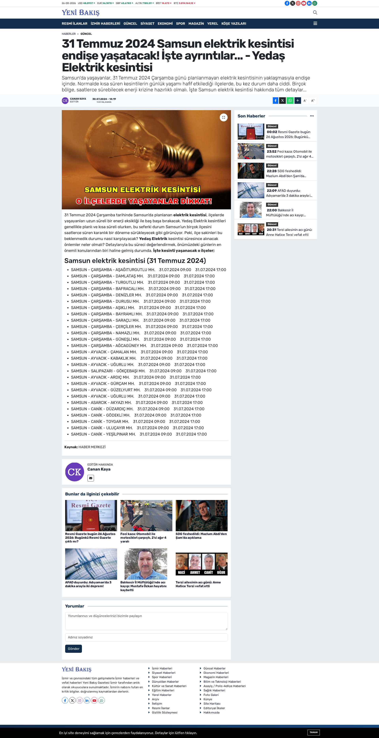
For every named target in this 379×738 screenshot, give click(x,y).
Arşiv (155, 699)
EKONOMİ (165, 24)
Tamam (314, 732)
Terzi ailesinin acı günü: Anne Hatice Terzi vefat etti (198, 584)
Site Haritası (212, 703)
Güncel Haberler (215, 668)
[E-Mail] (90, 478)
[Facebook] (65, 700)
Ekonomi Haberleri (216, 673)
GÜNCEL (130, 24)
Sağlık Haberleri (214, 690)
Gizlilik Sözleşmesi (164, 712)
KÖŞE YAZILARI (233, 24)
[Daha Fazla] (298, 100)
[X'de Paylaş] (282, 100)
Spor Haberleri (162, 677)
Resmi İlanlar (161, 708)
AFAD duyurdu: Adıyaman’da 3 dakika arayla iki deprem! (88, 584)
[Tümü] (312, 116)
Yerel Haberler (162, 695)
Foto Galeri (211, 695)
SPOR (180, 24)
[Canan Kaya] (74, 472)
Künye (208, 699)
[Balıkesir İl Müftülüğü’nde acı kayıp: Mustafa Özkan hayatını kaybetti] (146, 564)
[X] (72, 700)
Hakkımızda (212, 712)
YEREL (212, 24)
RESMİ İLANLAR (74, 24)
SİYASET (147, 24)
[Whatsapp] (101, 700)
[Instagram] (79, 700)
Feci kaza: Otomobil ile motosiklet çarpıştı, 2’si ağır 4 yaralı (143, 537)
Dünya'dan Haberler (165, 681)
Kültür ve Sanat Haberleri (169, 686)
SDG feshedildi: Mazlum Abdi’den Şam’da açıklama (201, 536)
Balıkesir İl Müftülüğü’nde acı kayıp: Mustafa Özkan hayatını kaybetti (143, 586)
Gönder (73, 649)
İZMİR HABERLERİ (105, 24)
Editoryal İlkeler (214, 708)
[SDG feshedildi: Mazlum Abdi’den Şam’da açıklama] (202, 515)
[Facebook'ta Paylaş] (275, 100)
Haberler (69, 34)
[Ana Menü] (315, 23)
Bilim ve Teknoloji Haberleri (222, 681)
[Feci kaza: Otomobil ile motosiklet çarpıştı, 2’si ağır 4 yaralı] (146, 515)
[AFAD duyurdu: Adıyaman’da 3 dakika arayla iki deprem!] (91, 564)
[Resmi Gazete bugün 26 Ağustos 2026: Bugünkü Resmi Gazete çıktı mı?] (91, 515)
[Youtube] (94, 700)
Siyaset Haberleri (163, 673)
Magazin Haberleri (216, 677)
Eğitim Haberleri (163, 690)
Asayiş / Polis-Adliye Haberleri (225, 686)
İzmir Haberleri (162, 668)
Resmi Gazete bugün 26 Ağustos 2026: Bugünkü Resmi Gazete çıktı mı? (90, 537)
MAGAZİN (196, 24)
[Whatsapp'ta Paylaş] (290, 100)
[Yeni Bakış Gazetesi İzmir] (80, 12)
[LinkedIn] (87, 700)
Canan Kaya (99, 469)
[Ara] (315, 12)
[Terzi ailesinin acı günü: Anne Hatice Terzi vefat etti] (202, 564)
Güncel (86, 34)
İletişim (157, 703)
